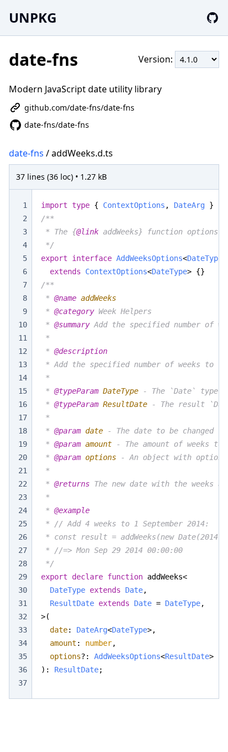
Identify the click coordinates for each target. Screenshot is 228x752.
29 (22, 576)
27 (22, 550)
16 (22, 404)
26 (22, 536)
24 (22, 510)
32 (22, 616)
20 (22, 457)
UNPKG (32, 17)
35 (22, 656)
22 (22, 483)
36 (22, 669)
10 (22, 324)
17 (22, 417)
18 (22, 430)
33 (22, 629)
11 (22, 337)
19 (22, 444)
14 (22, 377)
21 (22, 470)
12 (22, 351)
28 (22, 563)
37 (22, 682)
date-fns (26, 153)
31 (22, 603)
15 (22, 391)
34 (22, 643)
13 (22, 364)
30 (22, 590)
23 (22, 497)
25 (22, 523)
